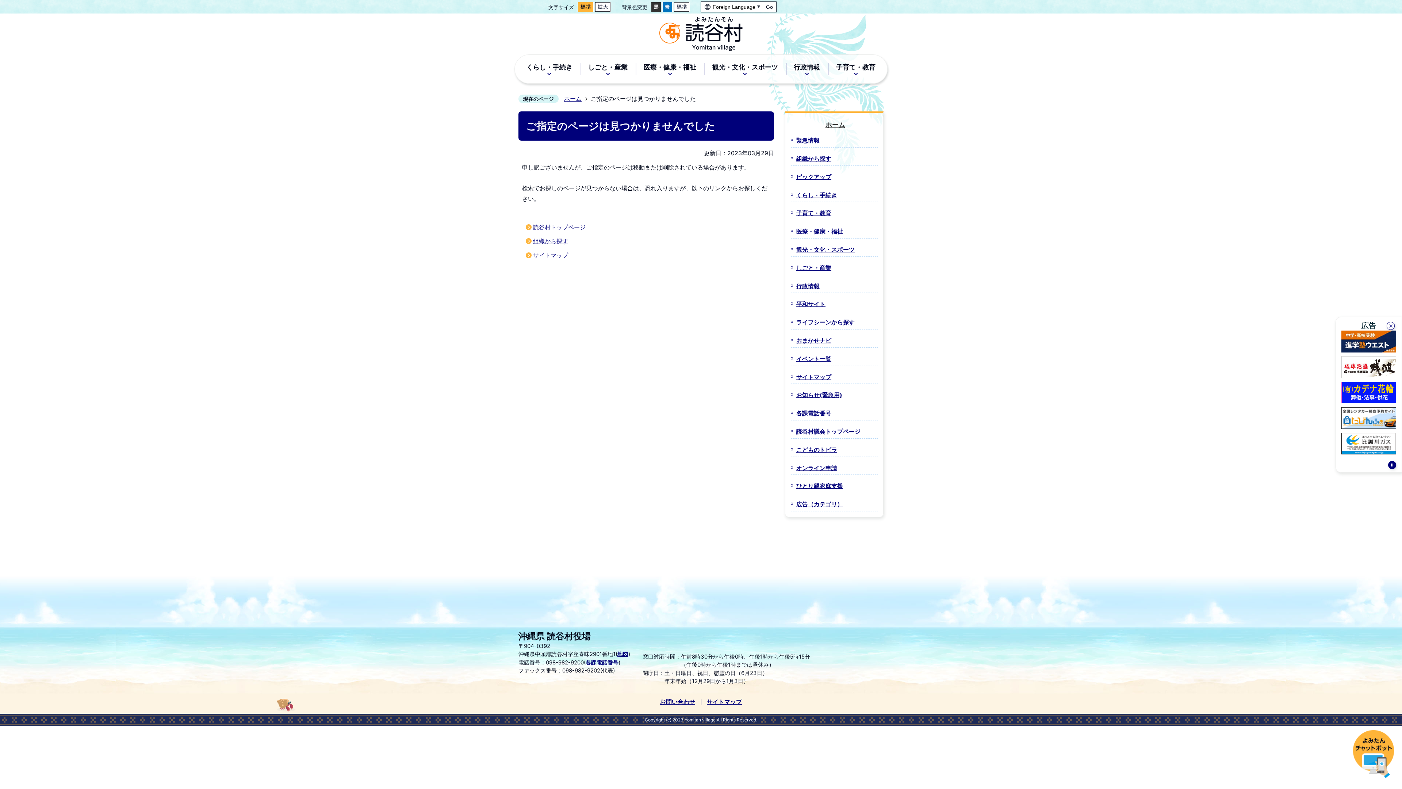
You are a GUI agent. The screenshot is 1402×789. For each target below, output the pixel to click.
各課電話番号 (602, 662)
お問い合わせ (677, 701)
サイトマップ (550, 255)
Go (769, 7)
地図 (622, 654)
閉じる (1391, 327)
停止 (1392, 466)
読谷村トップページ (559, 227)
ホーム (573, 98)
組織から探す (550, 241)
